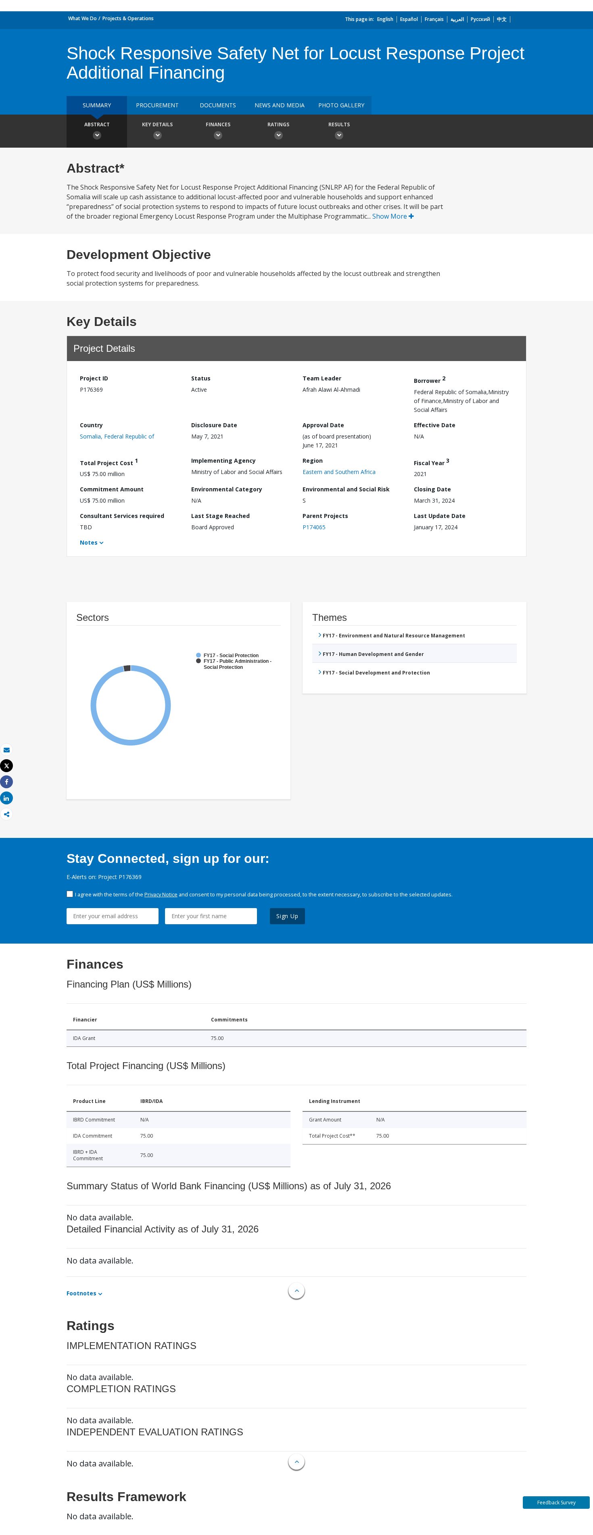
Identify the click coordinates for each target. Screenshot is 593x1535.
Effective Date (434, 425)
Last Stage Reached (220, 516)
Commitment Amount (112, 489)
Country (91, 425)
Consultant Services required (122, 516)
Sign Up (287, 916)
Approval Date (323, 425)
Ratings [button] (278, 124)
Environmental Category (226, 489)
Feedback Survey (556, 1502)
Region (313, 460)
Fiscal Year (431, 462)
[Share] (6, 782)
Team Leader (322, 378)
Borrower (429, 379)
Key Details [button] (157, 124)
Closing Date (432, 489)
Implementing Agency (223, 460)
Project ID (94, 378)
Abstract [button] (97, 124)
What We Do (82, 18)
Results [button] (339, 124)
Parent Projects (325, 516)
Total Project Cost (109, 462)
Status (201, 378)
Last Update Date (440, 516)
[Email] (6, 750)
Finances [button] (218, 124)
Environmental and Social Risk (346, 489)
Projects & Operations (128, 18)
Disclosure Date (214, 425)
